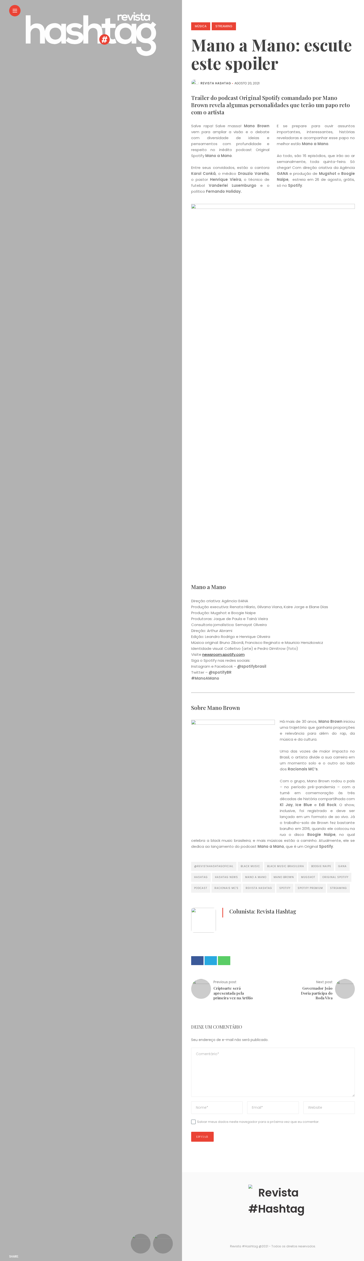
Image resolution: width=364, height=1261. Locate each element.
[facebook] (25, 1256)
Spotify (284, 888)
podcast (200, 888)
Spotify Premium (310, 888)
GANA (342, 866)
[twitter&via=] (35, 1256)
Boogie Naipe (321, 866)
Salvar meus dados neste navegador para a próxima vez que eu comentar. (258, 1121)
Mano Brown (284, 877)
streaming (338, 888)
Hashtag (201, 877)
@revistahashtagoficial (214, 866)
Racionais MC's (226, 888)
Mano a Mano (255, 877)
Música (201, 26)
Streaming (223, 26)
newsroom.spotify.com (223, 654)
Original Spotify (335, 877)
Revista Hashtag (216, 83)
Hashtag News (226, 877)
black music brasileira (285, 866)
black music (250, 866)
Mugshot (308, 877)
